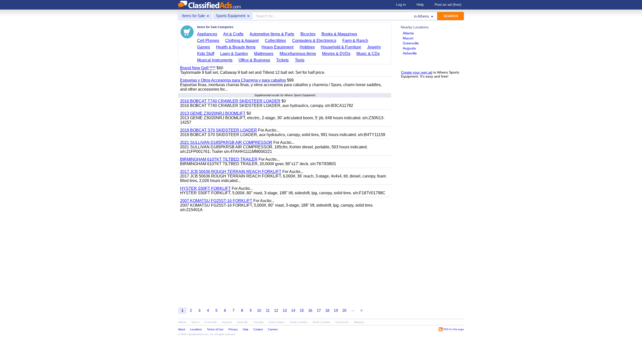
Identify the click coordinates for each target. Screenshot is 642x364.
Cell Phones (208, 40)
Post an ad (448, 5)
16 (310, 310)
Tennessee (342, 322)
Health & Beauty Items (236, 47)
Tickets (282, 60)
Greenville (411, 43)
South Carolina (298, 322)
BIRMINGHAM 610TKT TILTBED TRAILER (219, 159)
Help (420, 5)
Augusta (409, 48)
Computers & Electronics (314, 40)
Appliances (207, 34)
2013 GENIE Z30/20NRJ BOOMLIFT (213, 113)
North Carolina (321, 322)
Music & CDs (368, 53)
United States (276, 322)
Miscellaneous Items (298, 53)
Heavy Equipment (277, 47)
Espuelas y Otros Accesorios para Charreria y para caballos (233, 80)
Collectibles (275, 40)
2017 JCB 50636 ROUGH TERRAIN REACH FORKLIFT (230, 171)
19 (336, 310)
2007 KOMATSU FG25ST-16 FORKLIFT (216, 201)
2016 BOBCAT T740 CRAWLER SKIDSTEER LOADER (230, 101)
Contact (258, 329)
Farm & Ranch (355, 40)
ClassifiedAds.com (197, 334)
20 (344, 310)
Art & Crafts (233, 34)
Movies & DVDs (336, 53)
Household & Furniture (341, 47)
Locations (196, 329)
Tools (299, 60)
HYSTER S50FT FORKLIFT (205, 188)
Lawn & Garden (234, 53)
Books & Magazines (339, 34)
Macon (408, 38)
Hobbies (307, 47)
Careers (273, 329)
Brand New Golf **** (197, 68)
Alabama (359, 322)
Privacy (233, 329)
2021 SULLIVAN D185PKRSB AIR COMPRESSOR (226, 142)
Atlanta (408, 33)
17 (319, 310)
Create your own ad (416, 72)
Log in (401, 5)
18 (327, 310)
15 (302, 310)
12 (276, 310)
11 (268, 310)
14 (293, 310)
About (181, 329)
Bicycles (307, 34)
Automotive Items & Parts (272, 34)
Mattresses (263, 53)
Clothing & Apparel (242, 40)
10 (259, 310)
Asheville (410, 53)
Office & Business (254, 60)
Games (203, 47)
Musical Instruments (214, 60)
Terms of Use (215, 329)
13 (285, 310)
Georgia (258, 322)
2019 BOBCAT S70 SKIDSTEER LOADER (218, 130)
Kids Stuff (205, 53)
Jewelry (374, 47)
